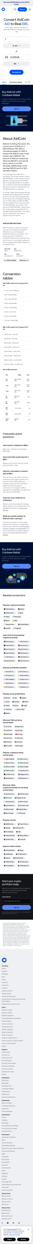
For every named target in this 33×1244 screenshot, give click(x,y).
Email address (6, 897)
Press (4, 979)
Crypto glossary (7, 1027)
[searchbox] (16, 63)
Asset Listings (7, 1103)
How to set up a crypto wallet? (12, 1040)
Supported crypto (8, 1072)
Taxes (4, 1046)
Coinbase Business (8, 1106)
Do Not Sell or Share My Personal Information (13, 1000)
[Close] (28, 1229)
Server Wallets (7, 1143)
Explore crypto (7, 1010)
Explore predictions (9, 1097)
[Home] (3, 9)
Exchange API (6, 1182)
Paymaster (5, 1159)
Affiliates (5, 974)
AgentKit (5, 1173)
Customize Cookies (14, 1234)
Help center (6, 1052)
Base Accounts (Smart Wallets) (13, 1148)
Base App (5, 1083)
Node (3, 1171)
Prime (4, 1117)
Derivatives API (7, 1190)
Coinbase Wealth (8, 1089)
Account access (7, 1069)
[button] (30, 9)
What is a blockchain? (9, 1038)
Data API (5, 1165)
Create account (7, 1058)
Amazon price (6, 1219)
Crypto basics (6, 1021)
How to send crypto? (9, 1043)
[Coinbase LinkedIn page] (7, 1223)
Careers (4, 971)
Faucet (4, 1179)
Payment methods (8, 1066)
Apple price (6, 1213)
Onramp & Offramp (8, 1151)
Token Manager (7, 1111)
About (4, 968)
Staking (4, 1120)
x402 (3, 1154)
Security (5, 982)
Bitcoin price (6, 1196)
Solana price (6, 1202)
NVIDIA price (6, 1210)
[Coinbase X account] (2, 1223)
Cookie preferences (9, 996)
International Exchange (10, 1126)
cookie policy (12, 1229)
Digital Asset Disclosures (11, 1004)
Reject (9, 1239)
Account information (9, 1063)
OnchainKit (6, 1162)
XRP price (5, 1204)
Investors (5, 985)
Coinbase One (6, 1086)
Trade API (5, 1157)
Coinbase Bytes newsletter (11, 1018)
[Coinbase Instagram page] (13, 1223)
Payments (5, 1108)
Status (4, 1074)
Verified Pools (7, 1131)
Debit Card (5, 1094)
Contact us (5, 1055)
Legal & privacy (7, 991)
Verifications (6, 1168)
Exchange (5, 1123)
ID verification (7, 1060)
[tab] (4, 82)
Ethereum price (7, 1199)
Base (3, 1140)
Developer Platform (9, 1137)
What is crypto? (7, 1035)
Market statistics (8, 1015)
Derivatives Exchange (9, 1128)
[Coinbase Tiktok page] (19, 1223)
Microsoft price (7, 1216)
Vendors (5, 988)
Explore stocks (7, 1013)
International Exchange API (11, 1184)
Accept (23, 1239)
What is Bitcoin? (7, 1032)
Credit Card (6, 1091)
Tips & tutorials (7, 1024)
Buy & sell (5, 1080)
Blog (3, 977)
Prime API (5, 1187)
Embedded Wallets (8, 1145)
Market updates (7, 1029)
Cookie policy (6, 993)
